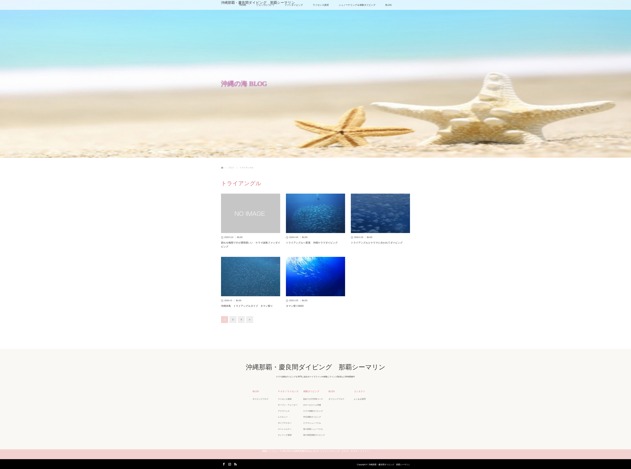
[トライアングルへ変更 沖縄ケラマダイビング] (315, 213)
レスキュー (283, 417)
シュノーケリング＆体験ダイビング (357, 5)
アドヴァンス (284, 411)
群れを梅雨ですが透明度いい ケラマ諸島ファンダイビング (250, 244)
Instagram (229, 463)
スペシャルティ (285, 429)
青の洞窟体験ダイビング (314, 435)
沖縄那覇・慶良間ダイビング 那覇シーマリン (258, 2)
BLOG (388, 5)
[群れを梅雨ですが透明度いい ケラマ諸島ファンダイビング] (250, 213)
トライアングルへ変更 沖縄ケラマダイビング (312, 242)
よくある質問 (360, 399)
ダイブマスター (285, 423)
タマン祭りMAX (295, 305)
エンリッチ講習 (285, 435)
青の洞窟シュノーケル (313, 429)
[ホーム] (222, 164)
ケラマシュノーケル (312, 423)
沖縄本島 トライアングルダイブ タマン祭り (247, 305)
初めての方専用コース (313, 399)
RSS (235, 463)
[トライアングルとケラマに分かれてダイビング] (380, 213)
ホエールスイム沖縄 (312, 405)
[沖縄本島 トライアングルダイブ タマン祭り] (250, 276)
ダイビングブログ (260, 399)
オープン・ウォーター (288, 405)
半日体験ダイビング (312, 417)
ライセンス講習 (321, 5)
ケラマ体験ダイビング (313, 411)
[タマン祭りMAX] (315, 276)
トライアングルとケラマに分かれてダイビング (377, 242)
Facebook (223, 463)
